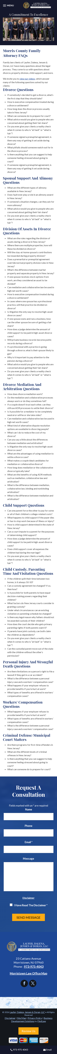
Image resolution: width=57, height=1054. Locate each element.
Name (28, 809)
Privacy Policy (35, 1018)
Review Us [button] (28, 1031)
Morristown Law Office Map (28, 973)
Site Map (21, 1018)
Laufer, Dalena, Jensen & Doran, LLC (27, 1012)
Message (28, 858)
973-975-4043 (20, 1049)
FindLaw (41, 1021)
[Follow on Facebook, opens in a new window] (25, 983)
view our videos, (28, 78)
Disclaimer (28, 897)
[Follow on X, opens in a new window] (32, 983)
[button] (8, 6)
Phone (28, 825)
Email (49, 1049)
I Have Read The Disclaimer (31, 905)
